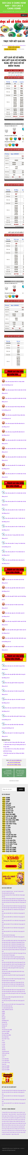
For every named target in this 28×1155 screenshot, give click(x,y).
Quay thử (9, 846)
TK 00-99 (9, 838)
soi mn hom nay (18, 1132)
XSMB (8, 798)
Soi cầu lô (21, 1121)
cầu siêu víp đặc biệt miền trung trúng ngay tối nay (13, 962)
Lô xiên (8, 827)
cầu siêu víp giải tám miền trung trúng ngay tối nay (13, 964)
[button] (24, 15)
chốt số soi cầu (8, 1112)
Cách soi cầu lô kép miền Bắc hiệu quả (14, 742)
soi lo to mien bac (8, 1130)
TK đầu (8, 831)
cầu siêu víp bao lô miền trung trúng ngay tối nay (13, 956)
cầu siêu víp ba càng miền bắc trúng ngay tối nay (13, 898)
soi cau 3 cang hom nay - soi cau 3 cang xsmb (14, 45)
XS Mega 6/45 (10, 807)
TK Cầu (3, 1027)
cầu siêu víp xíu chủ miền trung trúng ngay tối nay (13, 978)
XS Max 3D (9, 812)
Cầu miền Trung (11, 824)
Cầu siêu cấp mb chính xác (8, 893)
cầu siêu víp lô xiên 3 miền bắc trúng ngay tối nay (13, 944)
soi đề (24, 1132)
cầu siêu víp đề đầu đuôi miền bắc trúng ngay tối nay (14, 940)
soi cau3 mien (5, 1117)
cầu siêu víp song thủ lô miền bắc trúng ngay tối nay (14, 953)
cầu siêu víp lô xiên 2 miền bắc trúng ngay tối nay (13, 942)
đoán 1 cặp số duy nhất (13, 1134)
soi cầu (3, 1121)
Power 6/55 (9, 811)
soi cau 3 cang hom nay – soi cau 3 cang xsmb (14, 6)
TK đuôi (8, 833)
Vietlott (8, 805)
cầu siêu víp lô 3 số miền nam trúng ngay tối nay (13, 984)
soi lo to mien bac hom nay (18, 1130)
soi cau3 (23, 1116)
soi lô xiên (12, 1132)
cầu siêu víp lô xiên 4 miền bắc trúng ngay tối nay (13, 946)
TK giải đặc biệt (11, 835)
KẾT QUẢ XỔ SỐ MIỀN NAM (14, 762)
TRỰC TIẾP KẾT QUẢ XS (7, 1009)
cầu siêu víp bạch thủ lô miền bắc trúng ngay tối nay (14, 905)
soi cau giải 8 (16, 1117)
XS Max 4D (9, 809)
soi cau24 (11, 1117)
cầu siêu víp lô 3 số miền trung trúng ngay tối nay (13, 966)
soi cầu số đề (7, 1125)
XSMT (8, 801)
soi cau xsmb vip (21, 1119)
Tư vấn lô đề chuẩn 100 (10, 49)
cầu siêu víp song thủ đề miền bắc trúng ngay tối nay (14, 947)
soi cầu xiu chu (18, 1125)
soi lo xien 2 (7, 1132)
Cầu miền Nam (10, 822)
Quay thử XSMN (11, 851)
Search (21, 789)
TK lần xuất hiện (11, 836)
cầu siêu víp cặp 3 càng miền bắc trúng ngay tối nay (14, 907)
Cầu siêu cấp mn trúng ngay (8, 980)
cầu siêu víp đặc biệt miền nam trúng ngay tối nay (13, 989)
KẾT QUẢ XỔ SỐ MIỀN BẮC (15, 760)
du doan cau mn (16, 1112)
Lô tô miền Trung (11, 844)
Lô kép (8, 829)
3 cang (3, 1112)
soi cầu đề (19, 1127)
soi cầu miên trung (10, 1123)
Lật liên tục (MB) (11, 816)
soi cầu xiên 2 (7, 1127)
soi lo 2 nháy (14, 1128)
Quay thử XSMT (11, 849)
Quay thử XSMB (11, 848)
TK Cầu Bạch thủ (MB (7, 1029)
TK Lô (3, 1040)
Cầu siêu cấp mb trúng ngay (8, 935)
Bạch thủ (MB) (10, 814)
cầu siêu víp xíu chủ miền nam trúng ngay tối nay (13, 1004)
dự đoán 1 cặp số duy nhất (18, 1114)
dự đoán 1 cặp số (8, 1114)
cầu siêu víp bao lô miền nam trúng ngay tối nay (13, 982)
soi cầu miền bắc (18, 1123)
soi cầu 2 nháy (8, 1121)
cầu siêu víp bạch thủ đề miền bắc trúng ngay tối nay (14, 900)
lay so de (14, 1116)
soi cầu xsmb (14, 1127)
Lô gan (8, 825)
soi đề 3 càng (5, 1134)
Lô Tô (3, 1057)
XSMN (8, 799)
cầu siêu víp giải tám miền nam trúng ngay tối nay (13, 991)
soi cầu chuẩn (15, 1121)
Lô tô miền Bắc (11, 840)
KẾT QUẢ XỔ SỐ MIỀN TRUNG (14, 764)
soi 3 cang (18, 1116)
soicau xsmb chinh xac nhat (10, 1119)
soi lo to (19, 1128)
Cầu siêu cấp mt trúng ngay (8, 955)
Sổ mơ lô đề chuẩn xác (14, 47)
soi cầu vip (12, 1125)
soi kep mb (8, 1128)
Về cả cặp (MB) (11, 818)
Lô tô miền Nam (11, 842)
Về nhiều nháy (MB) (12, 820)
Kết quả (8, 803)
